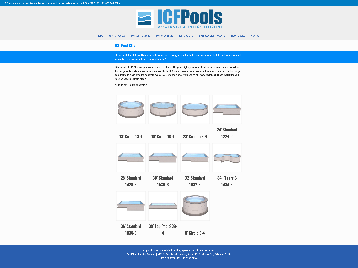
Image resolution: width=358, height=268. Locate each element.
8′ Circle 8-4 (195, 233)
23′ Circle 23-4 (195, 136)
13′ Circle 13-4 (130, 136)
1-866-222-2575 (91, 3)
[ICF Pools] (179, 19)
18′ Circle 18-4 (162, 136)
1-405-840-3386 (111, 3)
